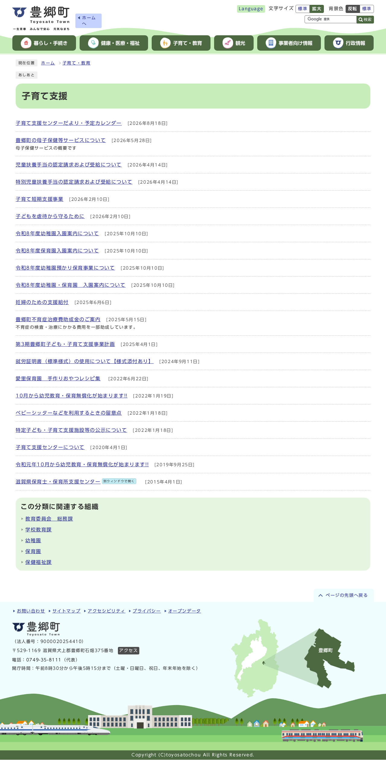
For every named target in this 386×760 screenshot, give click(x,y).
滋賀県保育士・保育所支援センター (75, 481)
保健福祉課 (38, 562)
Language (251, 9)
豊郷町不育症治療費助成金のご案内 (58, 319)
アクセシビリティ (106, 611)
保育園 (33, 551)
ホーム (48, 63)
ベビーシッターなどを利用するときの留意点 (69, 412)
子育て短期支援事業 (39, 199)
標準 (302, 9)
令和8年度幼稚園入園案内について (57, 233)
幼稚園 (33, 540)
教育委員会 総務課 (49, 518)
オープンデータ (184, 611)
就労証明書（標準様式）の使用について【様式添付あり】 (85, 361)
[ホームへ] (40, 18)
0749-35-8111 (44, 660)
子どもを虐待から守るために (50, 216)
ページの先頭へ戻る (347, 595)
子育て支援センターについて (50, 447)
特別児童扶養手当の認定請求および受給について (74, 181)
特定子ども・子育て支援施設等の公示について (71, 430)
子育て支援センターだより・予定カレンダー (69, 123)
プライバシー (147, 611)
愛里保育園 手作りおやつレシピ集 (58, 378)
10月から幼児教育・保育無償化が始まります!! (72, 395)
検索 (368, 19)
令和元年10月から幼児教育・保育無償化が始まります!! (82, 464)
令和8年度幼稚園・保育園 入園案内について (71, 285)
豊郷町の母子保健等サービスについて (61, 140)
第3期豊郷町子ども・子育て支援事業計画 (65, 344)
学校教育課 (38, 529)
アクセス (128, 650)
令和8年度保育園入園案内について (57, 250)
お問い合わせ (31, 611)
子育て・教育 (76, 63)
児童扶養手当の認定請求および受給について (69, 164)
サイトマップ (66, 611)
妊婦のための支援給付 (42, 302)
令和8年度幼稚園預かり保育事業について (65, 267)
